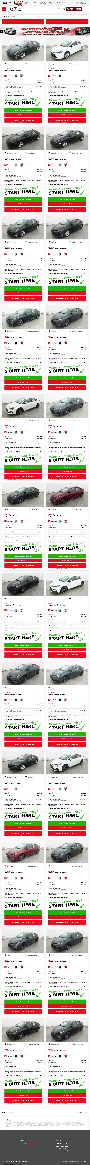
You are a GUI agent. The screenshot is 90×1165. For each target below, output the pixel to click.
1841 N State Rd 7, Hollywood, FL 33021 (80, 3)
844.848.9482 (61, 2)
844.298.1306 (27, 3)
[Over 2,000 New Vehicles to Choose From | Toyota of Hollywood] (45, 31)
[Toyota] (4, 9)
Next (88, 31)
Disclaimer (84, 30)
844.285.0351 (43, 3)
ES (11, 3)
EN (5, 3)
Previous (1, 31)
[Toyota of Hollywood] (15, 9)
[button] (42, 46)
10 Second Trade (23, 114)
